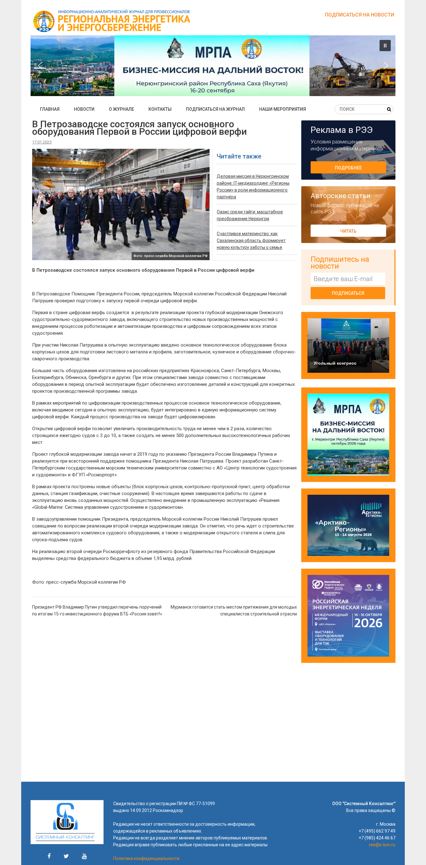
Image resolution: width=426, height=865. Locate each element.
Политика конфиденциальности (146, 858)
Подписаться (348, 293)
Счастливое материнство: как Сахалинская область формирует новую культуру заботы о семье (251, 240)
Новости (84, 109)
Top (411, 850)
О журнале (121, 109)
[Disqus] (164, 702)
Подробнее (348, 167)
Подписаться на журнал (215, 109)
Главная (50, 109)
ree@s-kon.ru (382, 844)
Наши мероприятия (282, 109)
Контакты (160, 109)
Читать (348, 231)
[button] (186, 65)
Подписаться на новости (359, 15)
